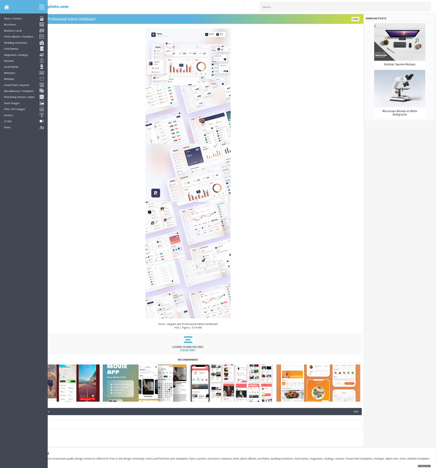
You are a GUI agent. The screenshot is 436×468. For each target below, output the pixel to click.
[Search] (427, 7)
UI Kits (355, 19)
